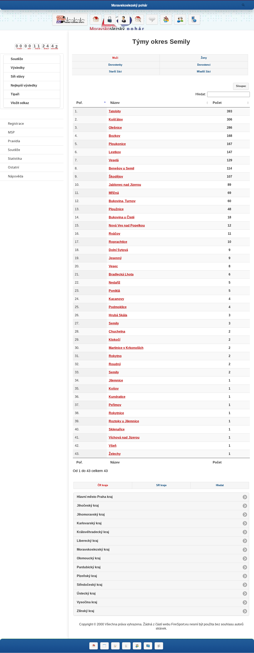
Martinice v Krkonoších (126, 347)
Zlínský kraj (85, 611)
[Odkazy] (138, 19)
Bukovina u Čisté (122, 217)
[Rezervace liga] (115, 645)
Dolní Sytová (118, 250)
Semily (114, 323)
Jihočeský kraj (88, 505)
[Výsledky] (126, 645)
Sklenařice (117, 429)
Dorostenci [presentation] (204, 64)
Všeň (112, 445)
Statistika (33, 158)
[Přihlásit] (110, 19)
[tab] (115, 57)
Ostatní (32, 167)
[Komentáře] (152, 19)
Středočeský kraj (89, 584)
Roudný (115, 364)
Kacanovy (116, 299)
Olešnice (115, 127)
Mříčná (114, 193)
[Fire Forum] (180, 19)
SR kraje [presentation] (161, 485)
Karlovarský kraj (89, 523)
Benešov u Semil (121, 168)
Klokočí (114, 339)
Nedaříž (114, 282)
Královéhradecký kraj (93, 532)
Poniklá (114, 290)
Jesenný (115, 258)
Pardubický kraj (88, 567)
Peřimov (115, 405)
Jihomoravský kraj (91, 514)
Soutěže (17, 59)
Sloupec (241, 86)
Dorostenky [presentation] (115, 64)
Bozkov (114, 135)
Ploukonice (117, 144)
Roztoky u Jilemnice (124, 421)
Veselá (114, 160)
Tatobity (115, 111)
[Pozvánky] (104, 645)
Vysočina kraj (87, 602)
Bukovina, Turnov (122, 201)
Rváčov (114, 233)
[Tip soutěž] (137, 645)
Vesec (113, 266)
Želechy (115, 453)
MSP (29, 132)
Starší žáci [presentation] (115, 71)
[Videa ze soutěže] (148, 645)
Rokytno (115, 356)
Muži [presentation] (115, 57)
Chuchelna (117, 331)
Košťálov (116, 119)
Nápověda (34, 176)
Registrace (16, 123)
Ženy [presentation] (204, 57)
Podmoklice (118, 307)
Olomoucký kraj (88, 558)
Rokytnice (116, 413)
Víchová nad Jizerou (124, 437)
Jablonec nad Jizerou (125, 184)
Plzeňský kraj (87, 576)
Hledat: (200, 94)
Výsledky (18, 67)
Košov (114, 388)
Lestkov (115, 152)
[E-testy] (166, 19)
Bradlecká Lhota (121, 274)
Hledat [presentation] (220, 485)
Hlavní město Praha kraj (95, 496)
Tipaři (15, 94)
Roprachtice (118, 241)
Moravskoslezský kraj (93, 549)
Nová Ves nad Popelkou (127, 225)
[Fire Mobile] (194, 19)
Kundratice (117, 396)
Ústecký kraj (86, 593)
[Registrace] (124, 19)
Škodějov (116, 176)
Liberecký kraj (87, 540)
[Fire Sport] (70, 19)
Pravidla (32, 141)
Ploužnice (116, 209)
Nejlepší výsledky (24, 85)
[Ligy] (159, 645)
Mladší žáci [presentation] (204, 71)
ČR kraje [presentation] (103, 485)
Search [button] (243, 5)
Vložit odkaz (20, 103)
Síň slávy (17, 76)
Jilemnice (116, 380)
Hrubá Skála (118, 315)
